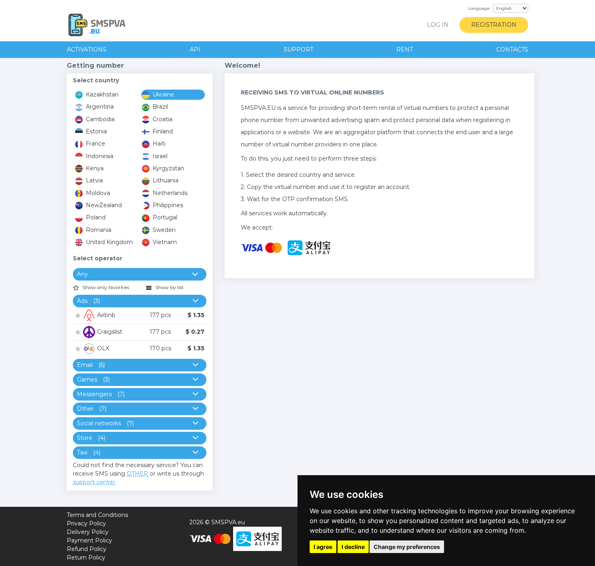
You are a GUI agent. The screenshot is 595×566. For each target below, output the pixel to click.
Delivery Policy (87, 532)
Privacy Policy (86, 523)
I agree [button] (323, 546)
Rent (404, 49)
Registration (493, 24)
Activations (86, 49)
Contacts (512, 49)
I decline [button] (353, 546)
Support (298, 49)
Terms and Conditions (97, 515)
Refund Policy (86, 549)
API (195, 49)
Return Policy (86, 557)
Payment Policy (89, 540)
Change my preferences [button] (407, 546)
